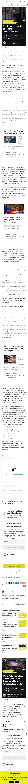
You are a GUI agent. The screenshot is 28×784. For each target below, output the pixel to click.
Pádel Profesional (22, 614)
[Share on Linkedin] (14, 35)
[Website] (25, 592)
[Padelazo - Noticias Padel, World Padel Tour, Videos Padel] (7, 1)
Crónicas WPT (21, 621)
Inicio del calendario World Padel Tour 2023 (13, 725)
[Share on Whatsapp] (11, 35)
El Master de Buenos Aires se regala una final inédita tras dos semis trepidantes (9, 615)
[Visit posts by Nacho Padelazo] (3, 592)
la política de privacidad (17, 572)
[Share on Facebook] (6, 35)
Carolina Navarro (12, 501)
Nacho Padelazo (10, 42)
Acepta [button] (11, 781)
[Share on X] (9, 35)
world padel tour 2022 (7, 503)
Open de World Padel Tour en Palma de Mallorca (14, 730)
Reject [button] (17, 781)
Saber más (23, 782)
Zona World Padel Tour (10, 22)
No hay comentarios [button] (21, 604)
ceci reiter (19, 501)
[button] (3, 1)
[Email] (16, 35)
